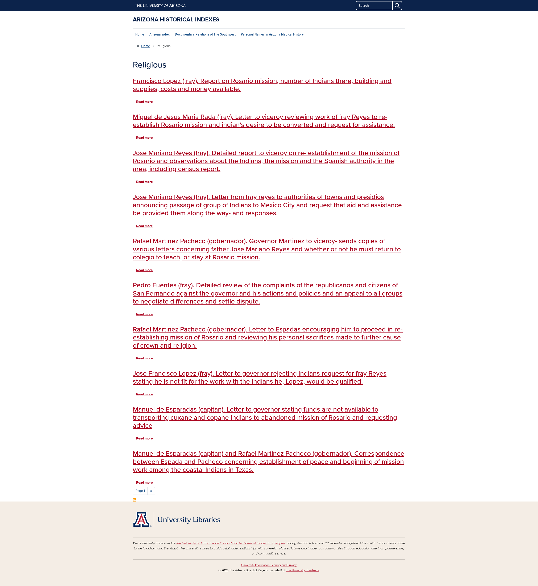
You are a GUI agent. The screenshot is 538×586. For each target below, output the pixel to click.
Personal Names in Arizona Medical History (272, 34)
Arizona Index (159, 34)
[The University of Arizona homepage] (160, 5)
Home (139, 34)
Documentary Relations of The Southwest (205, 34)
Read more (144, 102)
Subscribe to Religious (134, 500)
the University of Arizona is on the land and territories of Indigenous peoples (230, 543)
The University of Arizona (302, 570)
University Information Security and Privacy (269, 565)
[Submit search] (397, 5)
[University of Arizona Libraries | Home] (176, 519)
